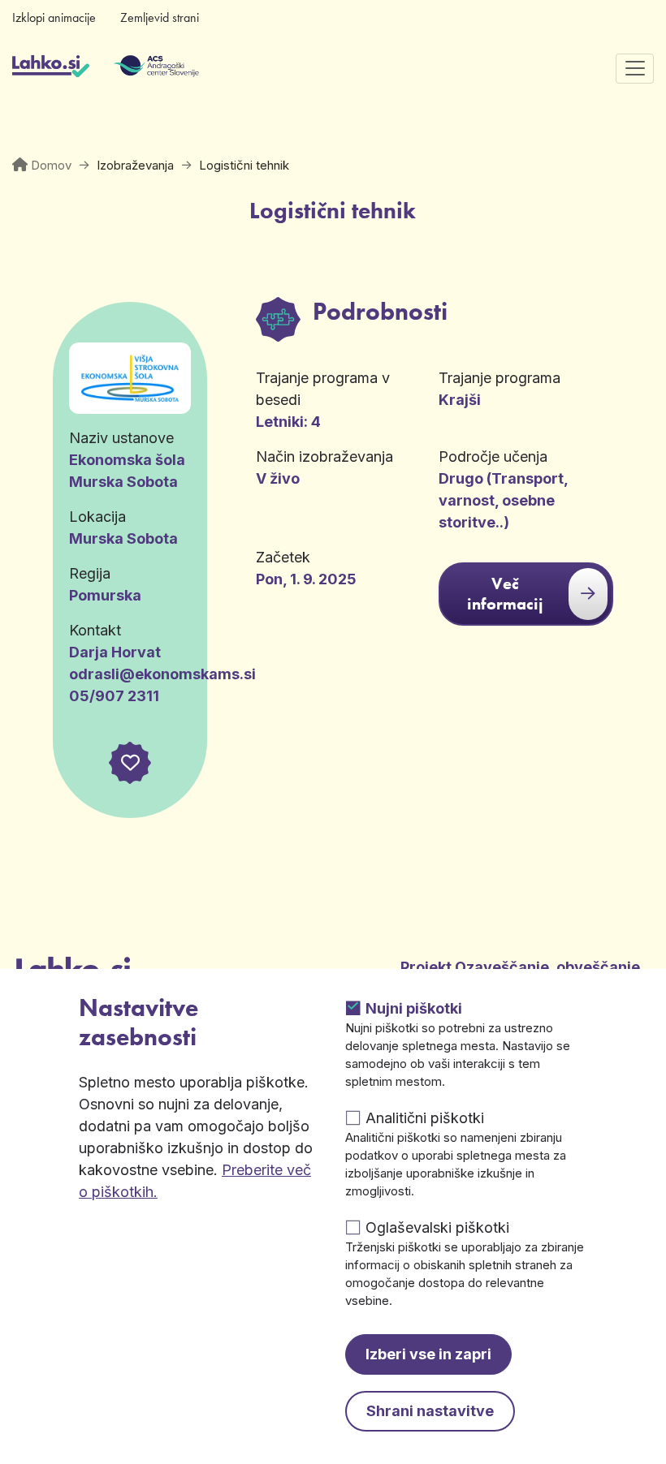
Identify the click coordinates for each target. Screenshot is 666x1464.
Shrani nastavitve (430, 1410)
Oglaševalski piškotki (437, 1227)
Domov (51, 165)
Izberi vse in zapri (428, 1354)
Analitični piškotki (424, 1117)
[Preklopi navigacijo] (635, 69)
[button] (130, 763)
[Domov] (50, 68)
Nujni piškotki (413, 1008)
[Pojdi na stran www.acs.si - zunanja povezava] (132, 68)
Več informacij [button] (505, 593)
